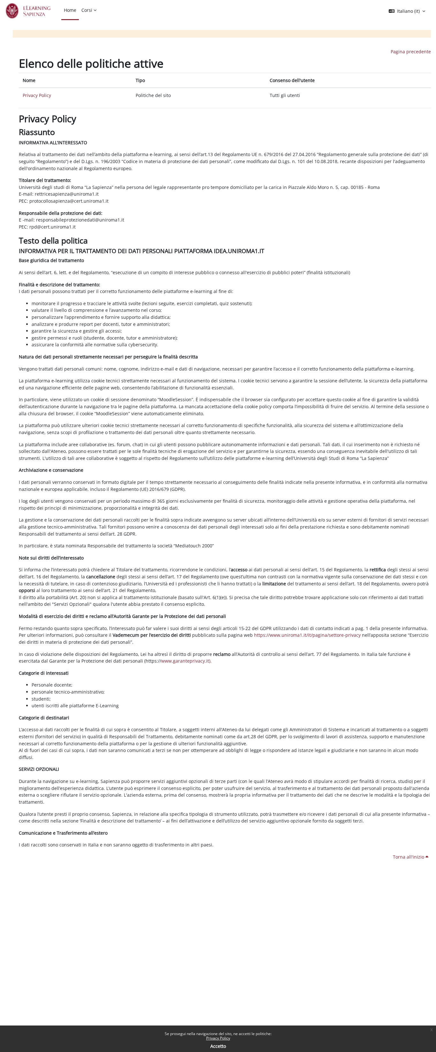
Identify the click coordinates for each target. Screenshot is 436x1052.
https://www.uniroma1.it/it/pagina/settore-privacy (307, 635)
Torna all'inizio (409, 857)
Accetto (218, 1046)
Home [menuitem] (70, 10)
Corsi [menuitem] (86, 10)
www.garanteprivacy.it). (186, 661)
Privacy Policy (218, 1038)
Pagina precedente (411, 52)
